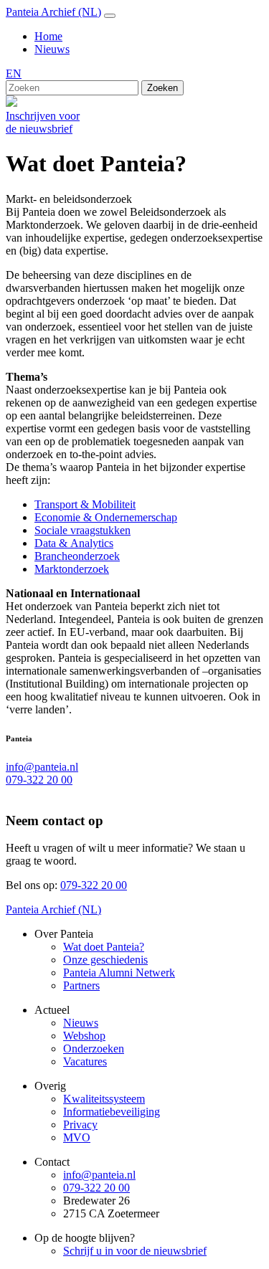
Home (48, 36)
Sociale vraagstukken (82, 530)
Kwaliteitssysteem (104, 1099)
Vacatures (85, 1061)
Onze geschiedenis (105, 960)
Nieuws (52, 49)
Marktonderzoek (71, 569)
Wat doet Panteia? (103, 947)
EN (14, 73)
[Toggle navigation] (109, 16)
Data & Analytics (73, 543)
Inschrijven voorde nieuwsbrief (43, 122)
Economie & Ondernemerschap (105, 517)
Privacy (80, 1124)
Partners (81, 985)
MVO (76, 1137)
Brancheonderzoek (77, 556)
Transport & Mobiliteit (85, 504)
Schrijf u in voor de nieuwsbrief (135, 1251)
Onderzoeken (93, 1048)
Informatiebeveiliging (111, 1112)
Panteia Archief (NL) (53, 12)
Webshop (84, 1036)
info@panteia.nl (42, 767)
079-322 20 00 (39, 780)
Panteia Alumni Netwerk (119, 972)
